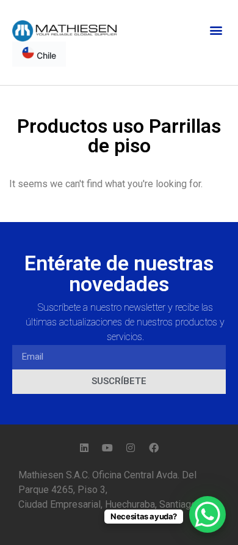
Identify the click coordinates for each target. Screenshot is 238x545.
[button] (216, 30)
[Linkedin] (84, 448)
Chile (45, 55)
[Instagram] (130, 448)
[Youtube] (107, 448)
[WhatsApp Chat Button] (207, 514)
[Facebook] (154, 448)
